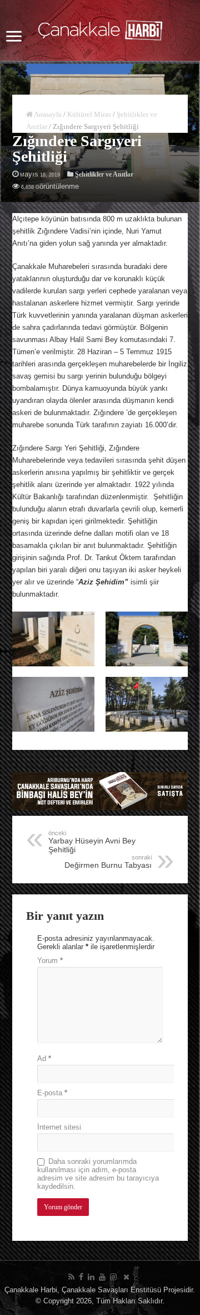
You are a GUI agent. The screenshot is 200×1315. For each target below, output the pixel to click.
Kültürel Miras (89, 114)
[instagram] (113, 1276)
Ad (44, 1058)
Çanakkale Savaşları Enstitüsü (111, 1290)
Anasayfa (47, 114)
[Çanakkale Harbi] (100, 28)
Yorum (50, 960)
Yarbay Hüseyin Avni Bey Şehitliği (92, 842)
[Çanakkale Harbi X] (126, 1276)
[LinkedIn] (91, 1276)
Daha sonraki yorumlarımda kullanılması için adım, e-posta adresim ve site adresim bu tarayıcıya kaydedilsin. (98, 1173)
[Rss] (71, 1276)
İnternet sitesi (59, 1127)
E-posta (52, 1093)
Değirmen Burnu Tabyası (108, 861)
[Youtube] (102, 1276)
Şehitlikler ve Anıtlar (104, 174)
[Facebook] (81, 1276)
